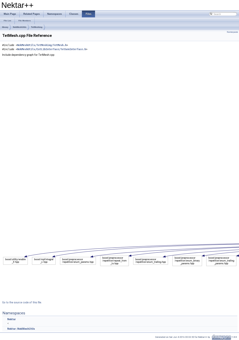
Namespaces (232, 32)
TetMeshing (36, 27)
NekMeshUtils (19, 27)
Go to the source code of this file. (22, 302)
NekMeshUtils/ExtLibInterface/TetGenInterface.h (51, 49)
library (5, 27)
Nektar (11, 319)
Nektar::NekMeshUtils (21, 328)
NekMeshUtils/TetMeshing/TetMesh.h (41, 45)
